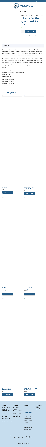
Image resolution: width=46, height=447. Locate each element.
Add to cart (30, 31)
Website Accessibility (27, 437)
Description (6, 45)
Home (22, 15)
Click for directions (4, 415)
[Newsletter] (28, 409)
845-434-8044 (6, 418)
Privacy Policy (17, 437)
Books (25, 15)
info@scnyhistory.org (7, 421)
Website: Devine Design (23, 443)
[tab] (6, 45)
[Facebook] (15, 420)
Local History (33, 35)
